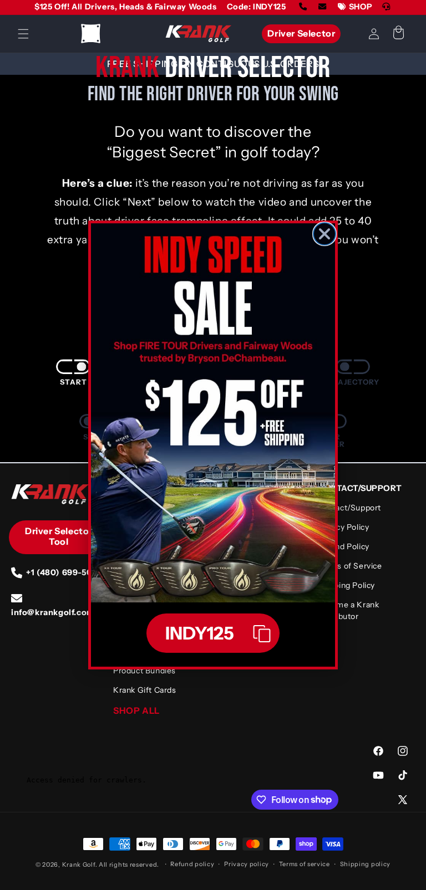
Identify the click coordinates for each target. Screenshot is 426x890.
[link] (213, 412)
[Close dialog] (324, 234)
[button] (213, 633)
